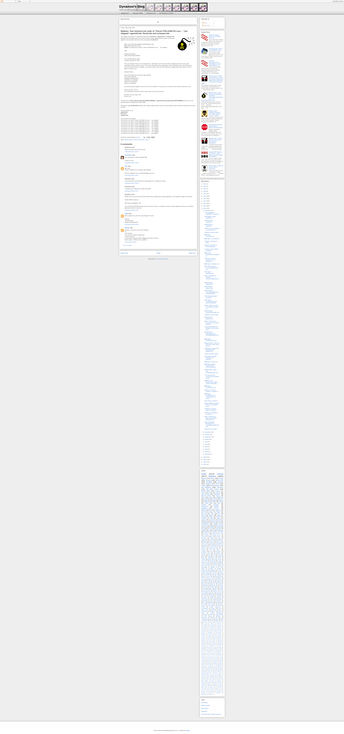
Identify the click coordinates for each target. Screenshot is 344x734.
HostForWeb (204, 608)
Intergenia (203, 551)
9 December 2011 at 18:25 (131, 210)
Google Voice (209, 660)
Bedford (220, 647)
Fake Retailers (211, 605)
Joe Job (209, 528)
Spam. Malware (218, 682)
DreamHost (218, 628)
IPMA (213, 571)
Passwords (204, 611)
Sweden (215, 531)
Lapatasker (217, 494)
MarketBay (210, 632)
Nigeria (211, 515)
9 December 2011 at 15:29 (131, 151)
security (203, 554)
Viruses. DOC (209, 688)
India (218, 503)
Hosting (215, 582)
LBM (202, 664)
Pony (205, 596)
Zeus (212, 600)
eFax (202, 528)
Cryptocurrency (204, 653)
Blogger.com (125, 13)
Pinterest (203, 639)
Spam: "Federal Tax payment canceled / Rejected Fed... (210, 418)
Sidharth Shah (213, 587)
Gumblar (215, 660)
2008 (204, 462)
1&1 (219, 513)
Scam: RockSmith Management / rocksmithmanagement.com (211, 424)
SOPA (222, 678)
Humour (213, 608)
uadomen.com (212, 645)
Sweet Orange (208, 616)
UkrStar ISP (141, 139)
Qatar (208, 676)
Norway (221, 594)
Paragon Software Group (206, 675)
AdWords (215, 622)
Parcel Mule (216, 675)
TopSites (215, 685)
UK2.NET (211, 568)
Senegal (219, 596)
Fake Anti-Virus (205, 565)
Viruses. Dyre (218, 688)
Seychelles (204, 597)
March (207, 451)
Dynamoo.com (151, 13)
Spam (131, 139)
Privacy (205, 587)
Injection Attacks (206, 495)
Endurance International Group (212, 516)
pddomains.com (204, 694)
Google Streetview (215, 607)
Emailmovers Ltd (208, 603)
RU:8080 (209, 482)
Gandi (202, 536)
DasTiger (127, 227)
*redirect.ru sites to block (211, 232)
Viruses (147, 139)
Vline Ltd (203, 689)
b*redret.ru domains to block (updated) (210, 245)
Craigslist (219, 626)
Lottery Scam (205, 610)
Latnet (210, 664)
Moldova (220, 519)
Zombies (212, 691)
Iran (220, 582)
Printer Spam (209, 503)
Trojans (203, 519)
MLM (213, 610)
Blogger (221, 588)
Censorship (211, 625)
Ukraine (136, 139)
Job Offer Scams (212, 489)
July (206, 442)
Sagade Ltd (214, 567)
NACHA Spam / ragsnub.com (208, 287)
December (208, 210)
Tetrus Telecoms (205, 599)
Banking (203, 510)
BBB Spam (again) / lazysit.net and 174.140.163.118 (210, 365)
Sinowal (219, 641)
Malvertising (220, 525)
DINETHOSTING (206, 509)
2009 (204, 459)
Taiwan (212, 538)
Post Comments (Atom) (162, 259)
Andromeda (203, 647)
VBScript (221, 599)
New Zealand (218, 635)
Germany (220, 487)
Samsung (220, 639)
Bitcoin (220, 622)
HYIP (220, 660)
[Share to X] (151, 137)
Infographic (208, 663)
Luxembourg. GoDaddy (206, 666)
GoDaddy (207, 498)
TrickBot (214, 599)
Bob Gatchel (210, 623)
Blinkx (202, 623)
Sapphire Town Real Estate (208, 641)
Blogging (210, 602)
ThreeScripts (205, 506)
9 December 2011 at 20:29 (131, 224)
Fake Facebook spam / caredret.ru (211, 296)
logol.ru (210, 588)
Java (219, 608)
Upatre (206, 500)
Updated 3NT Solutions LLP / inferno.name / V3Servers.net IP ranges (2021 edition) (216, 154)
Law (214, 664)
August (207, 439)
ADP (211, 510)
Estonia (203, 550)
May (206, 446)
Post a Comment (127, 245)
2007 (204, 464)
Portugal (211, 596)
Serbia (205, 541)
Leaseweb (218, 528)
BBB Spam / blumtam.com (211, 264)
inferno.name (212, 548)
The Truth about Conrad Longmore (211, 714)
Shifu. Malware (204, 681)
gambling (203, 692)
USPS (211, 527)
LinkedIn (203, 504)
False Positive (219, 541)
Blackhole (206, 531)
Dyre (222, 498)
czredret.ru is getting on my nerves (211, 413)
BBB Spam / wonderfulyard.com (210, 339)
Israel (211, 551)
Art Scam (210, 647)
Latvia (210, 497)
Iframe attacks (214, 631)
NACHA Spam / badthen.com (208, 318)
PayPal (203, 530)
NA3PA (210, 634)
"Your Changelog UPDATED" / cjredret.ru (211, 213)
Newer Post (124, 253)
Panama (203, 638)
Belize (216, 648)
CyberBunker (211, 557)
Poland (206, 521)
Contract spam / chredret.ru (208, 221)
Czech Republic (213, 539)
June (206, 444)
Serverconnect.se (213, 679)
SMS (212, 525)
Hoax (212, 593)
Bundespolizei (214, 590)
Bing (221, 648)
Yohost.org (203, 645)
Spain (218, 518)
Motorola (221, 669)
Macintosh (203, 667)
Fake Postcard (211, 629)
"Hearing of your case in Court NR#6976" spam (215, 49)
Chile (220, 570)
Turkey (218, 495)
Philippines (206, 585)
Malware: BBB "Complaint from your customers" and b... (211, 405)
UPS (205, 527)
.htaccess (218, 600)
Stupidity (217, 491)
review (211, 694)
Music (209, 670)
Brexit (207, 650)
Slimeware (219, 681)
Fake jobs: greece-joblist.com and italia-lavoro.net (215, 36)
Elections (220, 653)
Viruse (202, 688)
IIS (208, 631)
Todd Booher (128, 155)
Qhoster (209, 639)
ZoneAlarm (219, 691)
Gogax (209, 658)
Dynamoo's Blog (132, 6)
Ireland (221, 573)
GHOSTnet (220, 544)
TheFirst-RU (204, 524)
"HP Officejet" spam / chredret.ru (210, 217)
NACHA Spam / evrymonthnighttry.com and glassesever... (211, 292)
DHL (207, 580)
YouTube (221, 689)
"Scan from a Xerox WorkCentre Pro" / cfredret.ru (210, 260)
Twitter (221, 587)
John (126, 166)
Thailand (203, 518)
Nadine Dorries (217, 634)
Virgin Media (212, 644)
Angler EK (204, 539)
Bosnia (219, 579)
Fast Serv (210, 656)
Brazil (208, 523)
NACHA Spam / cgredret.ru (208, 225)
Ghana (204, 658)
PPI (205, 542)
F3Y (211, 550)
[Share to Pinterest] (154, 137)
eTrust (214, 556)
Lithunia (203, 594)
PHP (215, 636)
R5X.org (219, 542)
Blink (202, 650)
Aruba (215, 647)
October (207, 434)
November (208, 432)
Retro (214, 639)
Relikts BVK (214, 676)
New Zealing (218, 673)
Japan (219, 557)
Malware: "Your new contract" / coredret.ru (211, 390)
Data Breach (206, 591)
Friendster (210, 657)
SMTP (212, 678)
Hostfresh (219, 629)
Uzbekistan (204, 617)
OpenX (210, 636)
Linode (211, 492)
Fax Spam (217, 512)
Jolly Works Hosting (215, 545)
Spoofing (203, 684)
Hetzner (218, 492)
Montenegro (204, 567)
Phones (218, 536)
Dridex (221, 478)
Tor (203, 644)
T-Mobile (209, 685)
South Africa (204, 544)
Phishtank (212, 611)
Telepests (218, 616)
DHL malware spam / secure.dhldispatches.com (211, 268)
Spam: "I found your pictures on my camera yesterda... (211, 322)
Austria (203, 579)
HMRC (221, 531)
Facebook (204, 507)
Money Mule (205, 491)
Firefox (203, 607)
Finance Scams (217, 591)
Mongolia (216, 504)
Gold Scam (215, 658)
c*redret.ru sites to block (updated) (211, 249)
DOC (212, 478)
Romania (213, 500)
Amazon (217, 509)
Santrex (204, 679)
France (203, 492)
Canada (215, 498)
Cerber (221, 590)
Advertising (204, 570)
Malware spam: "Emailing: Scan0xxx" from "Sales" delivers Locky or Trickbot (215, 113)
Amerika (220, 482)
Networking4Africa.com (206, 673)
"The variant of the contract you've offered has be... (211, 376)
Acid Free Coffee (207, 622)
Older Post (192, 253)
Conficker (209, 651)
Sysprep (203, 685)
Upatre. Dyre (213, 686)
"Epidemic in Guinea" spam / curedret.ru (210, 409)
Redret (218, 516)
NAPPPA (203, 547)
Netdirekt (203, 635)
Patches (203, 559)
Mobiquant (203, 634)
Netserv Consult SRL (207, 576)
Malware (127, 139)
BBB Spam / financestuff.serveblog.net (211, 254)
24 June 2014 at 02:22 (130, 242)
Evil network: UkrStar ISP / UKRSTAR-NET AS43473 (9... (211, 350)
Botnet (216, 602)
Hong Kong (214, 661)
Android (220, 556)
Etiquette (219, 654)
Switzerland (213, 561)
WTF (208, 689)
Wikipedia (220, 644)
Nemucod (203, 672)
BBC (216, 588)
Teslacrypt (220, 530)
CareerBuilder (204, 625)
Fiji (214, 565)
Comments (206, 25)
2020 (204, 186)
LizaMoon (209, 594)
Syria (220, 684)
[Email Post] (144, 137)
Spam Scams (210, 682)
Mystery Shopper (216, 574)
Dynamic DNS (205, 571)
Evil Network (206, 487)
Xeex (204, 588)
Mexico (203, 584)
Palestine (220, 636)
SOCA (217, 678)
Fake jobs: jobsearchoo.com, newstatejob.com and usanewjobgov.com (215, 63)
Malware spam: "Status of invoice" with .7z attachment (216, 167)
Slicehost (206, 533)
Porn (204, 556)
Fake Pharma (205, 512)
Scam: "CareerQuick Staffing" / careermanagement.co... (211, 278)
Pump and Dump (216, 521)
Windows (216, 619)
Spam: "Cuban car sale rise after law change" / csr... (211, 307)
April (206, 449)
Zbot (219, 538)
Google (218, 527)
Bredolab (205, 590)
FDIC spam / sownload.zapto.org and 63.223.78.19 (210, 301)
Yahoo (211, 620)
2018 (204, 191)
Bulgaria (218, 510)
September (208, 437)
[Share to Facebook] (152, 137)
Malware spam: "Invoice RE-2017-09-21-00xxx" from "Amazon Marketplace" (215, 140)
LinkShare (219, 664)
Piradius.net (214, 585)
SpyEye (209, 684)
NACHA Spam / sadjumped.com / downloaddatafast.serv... (211, 334)
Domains (216, 506)
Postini (221, 585)
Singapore (218, 551)
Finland (219, 605)
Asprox (221, 500)
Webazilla (218, 577)
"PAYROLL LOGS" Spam (211, 315)
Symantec (215, 684)
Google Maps (219, 580)
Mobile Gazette (205, 705)
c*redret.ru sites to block (211, 354)
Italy (219, 523)
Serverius (203, 538)
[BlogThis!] (149, 137)
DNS (211, 653)
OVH (217, 484)
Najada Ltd (219, 670)
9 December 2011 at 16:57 (131, 191)
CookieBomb (218, 651)
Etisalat (217, 603)
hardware (210, 692)
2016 (204, 196)
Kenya (219, 565)
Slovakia (203, 642)
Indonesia (218, 593)
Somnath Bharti (214, 547)
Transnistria (217, 553)
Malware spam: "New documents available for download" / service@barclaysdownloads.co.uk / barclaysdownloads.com (212, 96)
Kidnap (220, 663)
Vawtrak (213, 617)
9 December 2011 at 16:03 (131, 162)
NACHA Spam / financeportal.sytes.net (211, 311)
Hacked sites (206, 582)
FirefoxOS (203, 657)
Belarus (210, 648)
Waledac (209, 619)
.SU (202, 523)
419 (209, 554)
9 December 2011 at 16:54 (131, 183)
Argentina (215, 562)
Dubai (221, 602)
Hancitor (203, 661)
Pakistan (211, 542)
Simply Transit (218, 559)
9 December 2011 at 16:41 (131, 175)
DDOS (202, 628)
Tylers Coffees (204, 686)
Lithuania (212, 519)
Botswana (219, 623)
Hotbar (220, 661)
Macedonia (218, 666)
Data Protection (210, 628)
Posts (205, 23)
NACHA (221, 501)
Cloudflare (212, 626)
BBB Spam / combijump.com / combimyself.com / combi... (210, 396)
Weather (205, 600)
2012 (204, 206)
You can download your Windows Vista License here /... (211, 328)
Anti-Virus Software (206, 562)
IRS (212, 518)
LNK (206, 664)
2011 (204, 208)
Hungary (210, 536)
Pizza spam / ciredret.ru (211, 400)
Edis (215, 653)
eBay (216, 620)
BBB (214, 501)
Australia (206, 535)
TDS (211, 642)
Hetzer (208, 661)
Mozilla (204, 670)
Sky (216, 576)
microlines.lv (218, 692)
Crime (202, 580)
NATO (213, 670)
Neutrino (210, 635)
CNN (214, 554)
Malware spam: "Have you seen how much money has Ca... (211, 344)
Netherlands (219, 497)
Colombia (207, 564)
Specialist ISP (205, 553)
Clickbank (205, 626)
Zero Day (205, 691)
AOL (220, 645)
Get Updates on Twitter (166, 13)
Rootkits (207, 678)
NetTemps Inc (211, 584)
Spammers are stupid (210, 429)
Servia (220, 679)
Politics (210, 559)
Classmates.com (219, 625)
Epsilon (207, 654)
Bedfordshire (204, 648)
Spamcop (218, 597)
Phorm (208, 638)
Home (158, 253)
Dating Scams (216, 535)
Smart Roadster (219, 614)
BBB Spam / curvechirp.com (209, 235)
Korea (203, 515)
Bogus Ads (211, 579)
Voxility (203, 619)
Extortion (203, 656)
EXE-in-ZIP (219, 480)
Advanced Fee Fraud (217, 533)
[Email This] (147, 137)
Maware (208, 669)
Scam (212, 513)
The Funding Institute (218, 642)
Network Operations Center (214, 672)
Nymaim (219, 610)
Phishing (206, 501)
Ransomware (214, 485)
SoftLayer (203, 682)
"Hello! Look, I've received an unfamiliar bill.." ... (211, 229)
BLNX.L (203, 602)
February (207, 454)
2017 (204, 193)
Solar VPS (204, 561)
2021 (204, 184)
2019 (204, 188)
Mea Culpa (214, 669)
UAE (209, 556)
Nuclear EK (203, 636)
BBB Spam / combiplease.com (210, 386)
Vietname (220, 686)
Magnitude (210, 667)
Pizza (219, 611)
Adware (213, 544)
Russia (203, 478)
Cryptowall (220, 554)
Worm (212, 689)
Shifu (211, 597)
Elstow (212, 580)
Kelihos (215, 663)
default (126, 213)
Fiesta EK (218, 656)
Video (219, 617)
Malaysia (216, 667)
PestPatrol (220, 584)
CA (220, 548)
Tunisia (220, 685)
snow (222, 620)
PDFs (221, 539)
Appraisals (213, 570)
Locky (203, 485)
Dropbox (214, 564)
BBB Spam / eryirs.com (211, 361)
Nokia (215, 594)
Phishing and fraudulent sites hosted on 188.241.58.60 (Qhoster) (216, 126)
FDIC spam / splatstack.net (209, 272)
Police (203, 613)
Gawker (221, 657)
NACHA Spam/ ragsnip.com (208, 283)
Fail (214, 523)
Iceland (202, 663)
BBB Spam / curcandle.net (211, 238)
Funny (216, 657)
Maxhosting (218, 632)
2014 (204, 201)
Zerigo (219, 561)
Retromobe (204, 702)
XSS (217, 689)
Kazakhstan (206, 574)
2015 (204, 198)
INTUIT (216, 507)
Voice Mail (210, 577)
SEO (211, 614)
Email (202, 654)
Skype (212, 681)
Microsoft (203, 513)
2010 (204, 457)
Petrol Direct (204, 708)
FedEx (218, 550)
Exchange (203, 629)
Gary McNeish (205, 593)
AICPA (211, 541)
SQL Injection (205, 494)
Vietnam (211, 530)
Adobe (219, 568)
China (203, 497)
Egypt (220, 564)
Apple (202, 557)
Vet (207, 644)
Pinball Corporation (217, 638)
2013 (204, 203)
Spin (208, 642)
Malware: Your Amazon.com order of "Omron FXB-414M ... (211, 382)
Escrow (213, 654)
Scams (208, 480)
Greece (205, 545)
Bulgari (211, 650)
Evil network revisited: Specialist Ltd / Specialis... (210, 358)
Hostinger (203, 631)
